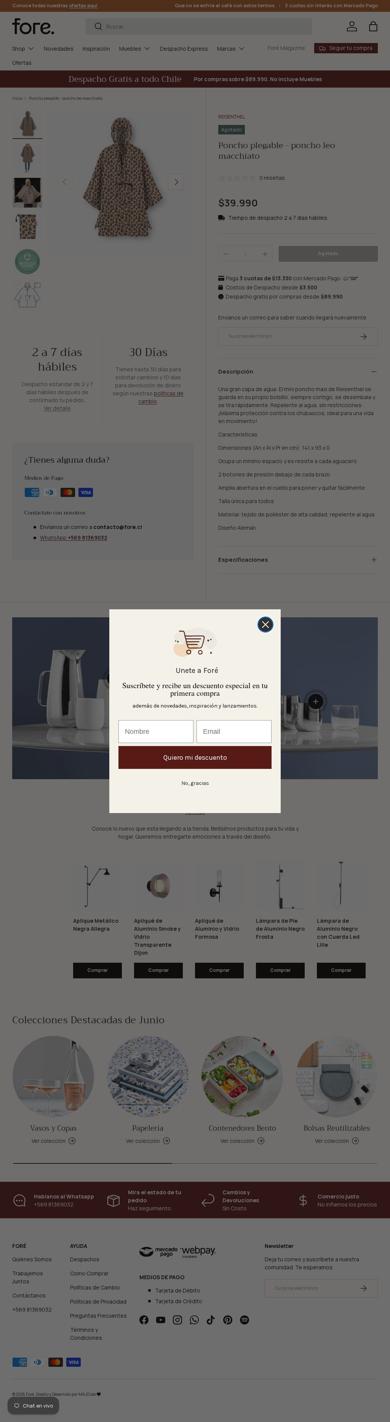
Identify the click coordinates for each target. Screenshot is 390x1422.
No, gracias (195, 783)
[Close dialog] (265, 624)
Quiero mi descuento (195, 757)
